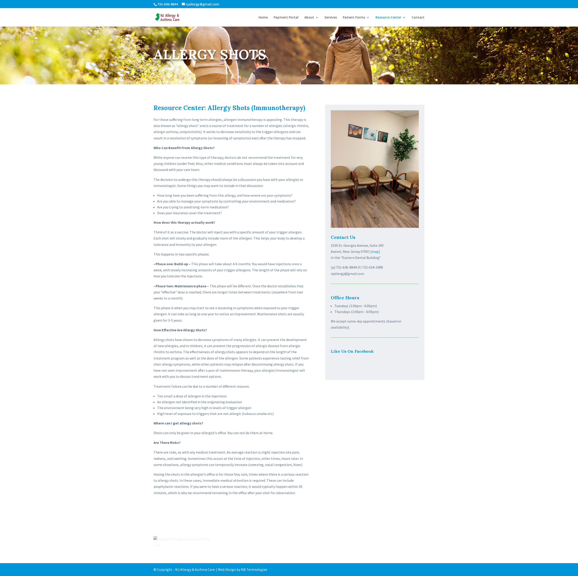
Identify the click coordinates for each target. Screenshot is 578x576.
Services (330, 17)
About (309, 17)
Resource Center (388, 17)
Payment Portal (286, 17)
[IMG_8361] (375, 226)
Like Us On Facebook (352, 351)
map (375, 251)
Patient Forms (354, 17)
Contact (418, 17)
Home (263, 17)
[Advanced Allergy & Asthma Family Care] (182, 542)
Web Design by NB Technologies (242, 569)
